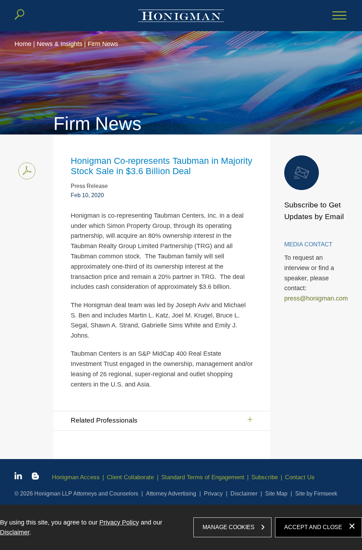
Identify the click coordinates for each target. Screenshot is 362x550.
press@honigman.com (316, 298)
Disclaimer (243, 494)
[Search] (19, 14)
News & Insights (59, 43)
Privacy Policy (119, 522)
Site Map (276, 494)
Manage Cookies (229, 527)
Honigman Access (76, 477)
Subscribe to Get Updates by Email (314, 211)
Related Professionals (104, 420)
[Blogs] (35, 477)
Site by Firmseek (316, 494)
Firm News (103, 43)
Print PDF (26, 170)
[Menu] (339, 16)
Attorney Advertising (171, 494)
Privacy (213, 494)
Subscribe (264, 477)
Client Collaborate (130, 477)
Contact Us (300, 477)
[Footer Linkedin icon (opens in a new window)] (18, 477)
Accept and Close (313, 527)
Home (22, 43)
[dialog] (181, 527)
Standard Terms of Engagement (202, 477)
